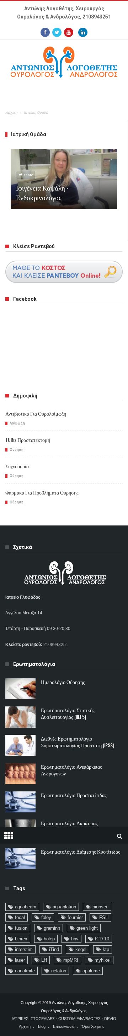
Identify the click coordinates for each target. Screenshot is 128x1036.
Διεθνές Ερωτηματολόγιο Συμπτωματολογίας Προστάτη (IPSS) (77, 742)
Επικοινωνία (63, 1026)
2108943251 (96, 17)
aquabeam (25, 906)
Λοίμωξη (17, 423)
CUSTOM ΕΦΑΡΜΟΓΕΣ (79, 1018)
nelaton (58, 970)
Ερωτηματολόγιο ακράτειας (69, 823)
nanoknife (25, 970)
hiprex (21, 938)
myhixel (103, 960)
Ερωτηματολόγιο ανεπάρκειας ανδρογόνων (71, 770)
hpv (75, 938)
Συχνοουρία (17, 466)
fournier (75, 917)
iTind (54, 949)
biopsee (100, 906)
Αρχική (11, 112)
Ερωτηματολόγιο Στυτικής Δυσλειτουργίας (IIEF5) (68, 713)
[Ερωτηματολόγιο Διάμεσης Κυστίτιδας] (20, 858)
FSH (103, 917)
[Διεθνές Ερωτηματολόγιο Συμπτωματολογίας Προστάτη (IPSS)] (20, 745)
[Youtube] (68, 32)
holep (49, 938)
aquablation (64, 906)
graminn (52, 928)
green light (87, 928)
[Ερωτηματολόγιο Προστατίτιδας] (20, 802)
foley (46, 917)
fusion (21, 928)
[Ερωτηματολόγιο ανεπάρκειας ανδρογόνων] (20, 773)
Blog (42, 1026)
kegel (80, 949)
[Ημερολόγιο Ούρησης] (20, 689)
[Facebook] (45, 32)
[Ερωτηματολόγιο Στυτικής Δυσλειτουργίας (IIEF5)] (20, 717)
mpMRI (70, 960)
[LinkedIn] (82, 32)
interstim (24, 949)
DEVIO (110, 1018)
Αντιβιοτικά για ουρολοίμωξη (35, 413)
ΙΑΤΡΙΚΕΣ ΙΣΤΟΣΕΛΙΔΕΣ (33, 1018)
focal (20, 917)
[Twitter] (57, 32)
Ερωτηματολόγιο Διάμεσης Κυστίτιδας (80, 851)
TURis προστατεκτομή (27, 439)
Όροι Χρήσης (93, 1026)
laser (20, 960)
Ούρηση (16, 450)
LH (44, 960)
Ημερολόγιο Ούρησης (63, 681)
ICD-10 (102, 938)
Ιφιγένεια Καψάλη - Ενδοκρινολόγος (42, 192)
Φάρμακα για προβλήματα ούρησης (42, 492)
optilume (91, 970)
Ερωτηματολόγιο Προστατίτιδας (74, 795)
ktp (106, 949)
